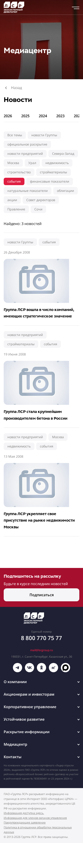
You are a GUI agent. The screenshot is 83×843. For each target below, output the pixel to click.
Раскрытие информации (27, 731)
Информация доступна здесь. (24, 813)
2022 (78, 115)
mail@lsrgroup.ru (41, 650)
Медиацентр (15, 744)
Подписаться (42, 594)
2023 (60, 115)
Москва (13, 163)
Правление (16, 209)
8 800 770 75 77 (41, 638)
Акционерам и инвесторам (29, 694)
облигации (65, 190)
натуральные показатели (27, 190)
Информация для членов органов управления (35, 818)
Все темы (14, 135)
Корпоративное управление (30, 706)
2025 (25, 115)
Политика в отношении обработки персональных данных (38, 829)
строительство (19, 172)
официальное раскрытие (27, 144)
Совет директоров (40, 200)
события (14, 181)
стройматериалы (53, 172)
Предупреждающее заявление (25, 822)
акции (12, 200)
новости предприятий (25, 153)
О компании (15, 681)
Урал (32, 163)
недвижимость (57, 163)
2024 (43, 115)
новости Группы (44, 135)
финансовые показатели (49, 181)
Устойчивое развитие (24, 719)
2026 (8, 115)
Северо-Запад (63, 153)
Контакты (12, 756)
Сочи (38, 209)
